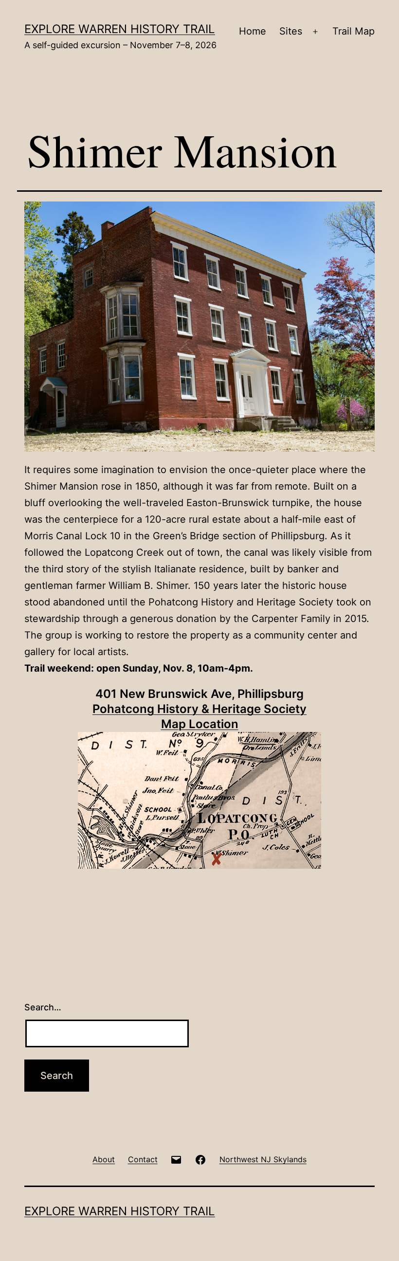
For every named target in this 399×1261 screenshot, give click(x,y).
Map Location (199, 724)
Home (252, 31)
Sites (290, 31)
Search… (42, 1007)
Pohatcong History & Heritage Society (199, 709)
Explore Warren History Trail (119, 29)
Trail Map (353, 31)
